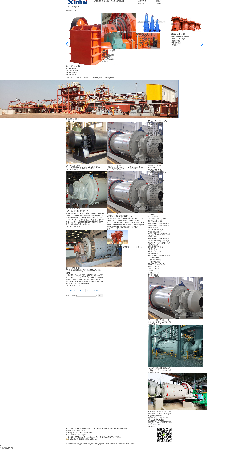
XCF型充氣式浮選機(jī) (155, 191)
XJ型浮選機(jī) (152, 200)
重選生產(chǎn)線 (153, 273)
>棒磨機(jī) (104, 53)
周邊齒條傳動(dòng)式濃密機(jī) (158, 225)
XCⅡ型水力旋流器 (154, 157)
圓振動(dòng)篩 (153, 131)
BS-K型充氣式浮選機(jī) (155, 187)
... (90, 290)
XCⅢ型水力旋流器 (154, 159)
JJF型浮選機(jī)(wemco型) (156, 181)
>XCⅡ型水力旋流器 (142, 39)
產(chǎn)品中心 (71, 11)
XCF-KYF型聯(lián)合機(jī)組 (157, 219)
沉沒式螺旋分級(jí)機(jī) (155, 163)
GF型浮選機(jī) (152, 210)
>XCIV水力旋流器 (141, 43)
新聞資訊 (87, 78)
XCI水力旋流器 (152, 155)
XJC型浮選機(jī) (152, 202)
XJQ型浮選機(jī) (153, 176)
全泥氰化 (151, 271)
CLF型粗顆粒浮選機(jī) (155, 212)
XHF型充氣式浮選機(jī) (155, 195)
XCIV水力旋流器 (153, 161)
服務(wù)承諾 (97, 78)
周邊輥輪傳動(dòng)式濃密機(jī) (158, 223)
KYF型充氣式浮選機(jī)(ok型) (157, 193)
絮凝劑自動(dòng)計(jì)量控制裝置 (159, 243)
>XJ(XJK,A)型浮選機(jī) (178, 39)
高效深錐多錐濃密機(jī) (155, 230)
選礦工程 (69, 78)
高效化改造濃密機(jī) (154, 232)
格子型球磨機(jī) (153, 142)
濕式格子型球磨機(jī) (154, 146)
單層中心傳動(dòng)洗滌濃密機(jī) (159, 234)
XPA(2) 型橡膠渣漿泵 (154, 260)
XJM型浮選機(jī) (153, 206)
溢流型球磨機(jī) (153, 150)
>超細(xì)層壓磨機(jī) (107, 55)
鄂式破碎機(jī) (152, 126)
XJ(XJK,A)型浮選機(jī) (154, 174)
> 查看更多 (104, 61)
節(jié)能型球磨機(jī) (154, 144)
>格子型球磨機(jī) (106, 57)
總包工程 (92, 428)
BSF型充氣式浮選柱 (154, 204)
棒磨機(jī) (151, 137)
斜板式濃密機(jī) (153, 228)
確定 (100, 295)
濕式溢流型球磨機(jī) (154, 148)
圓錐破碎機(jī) (152, 133)
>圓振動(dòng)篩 (72, 73)
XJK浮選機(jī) (152, 215)
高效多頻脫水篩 (153, 253)
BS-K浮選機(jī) (152, 208)
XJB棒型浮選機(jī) (153, 185)
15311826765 (142, 3)
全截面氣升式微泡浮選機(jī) (157, 172)
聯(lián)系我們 (109, 78)
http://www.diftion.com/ (83, 433)
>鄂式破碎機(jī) (71, 68)
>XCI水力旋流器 (141, 36)
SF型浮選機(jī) (152, 178)
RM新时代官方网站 (6, 448)
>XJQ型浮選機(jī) (176, 41)
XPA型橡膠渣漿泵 (153, 258)
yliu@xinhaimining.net (78, 435)
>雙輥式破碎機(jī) (72, 70)
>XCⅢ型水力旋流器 (142, 41)
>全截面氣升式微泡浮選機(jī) (180, 36)
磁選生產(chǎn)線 (153, 266)
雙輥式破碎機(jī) (153, 129)
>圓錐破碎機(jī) (71, 75)
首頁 (67, 7)
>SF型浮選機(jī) (176, 43)
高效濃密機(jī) (152, 249)
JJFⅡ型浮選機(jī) (153, 217)
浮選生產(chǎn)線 (153, 269)
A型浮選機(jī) (152, 198)
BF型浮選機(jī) (152, 183)
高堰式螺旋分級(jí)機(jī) (155, 165)
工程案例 (78, 78)
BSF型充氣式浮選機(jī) (155, 189)
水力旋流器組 (152, 168)
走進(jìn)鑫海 (76, 7)
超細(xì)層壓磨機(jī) (154, 140)
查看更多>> (151, 426)
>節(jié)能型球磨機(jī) (108, 59)
